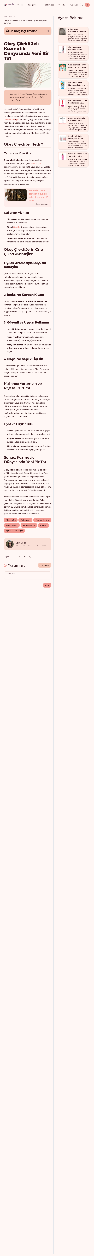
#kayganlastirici (42, 520)
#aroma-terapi (29, 525)
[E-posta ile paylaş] (25, 556)
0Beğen (46, 565)
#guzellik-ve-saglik (14, 531)
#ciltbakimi (25, 520)
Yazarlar (62, 5)
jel (17, 119)
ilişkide (16, 227)
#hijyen (43, 525)
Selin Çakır (21, 543)
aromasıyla (35, 163)
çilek (12, 119)
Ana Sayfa (8, 17)
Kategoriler (32, 5)
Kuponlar (74, 5)
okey (7, 119)
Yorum (47, 585)
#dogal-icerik (12, 525)
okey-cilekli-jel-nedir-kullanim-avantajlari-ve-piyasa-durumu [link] (25, 21)
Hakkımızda (49, 5)
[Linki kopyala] (30, 556)
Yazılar (20, 5)
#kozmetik (11, 520)
